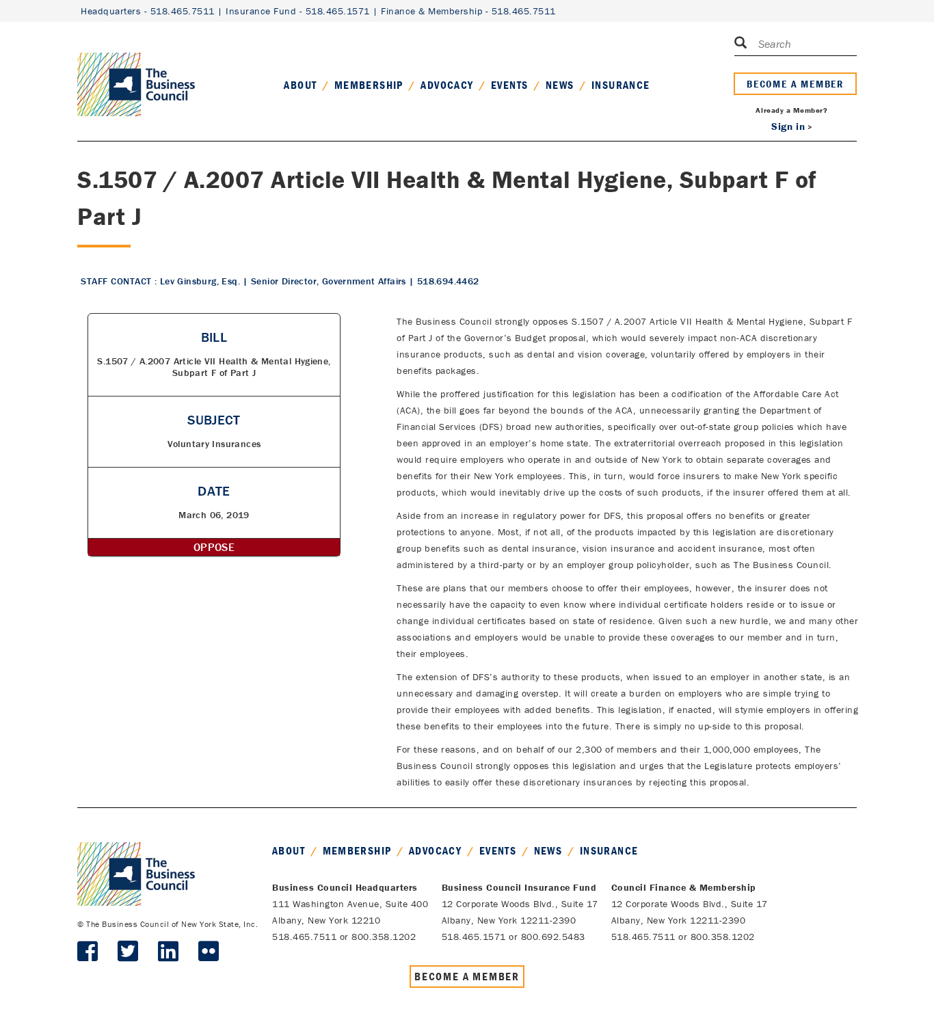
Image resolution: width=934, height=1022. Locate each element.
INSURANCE (620, 85)
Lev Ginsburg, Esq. (200, 281)
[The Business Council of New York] (136, 68)
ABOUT (300, 85)
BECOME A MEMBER (795, 83)
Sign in (788, 126)
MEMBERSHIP (368, 85)
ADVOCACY (447, 85)
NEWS (560, 85)
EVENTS (509, 85)
